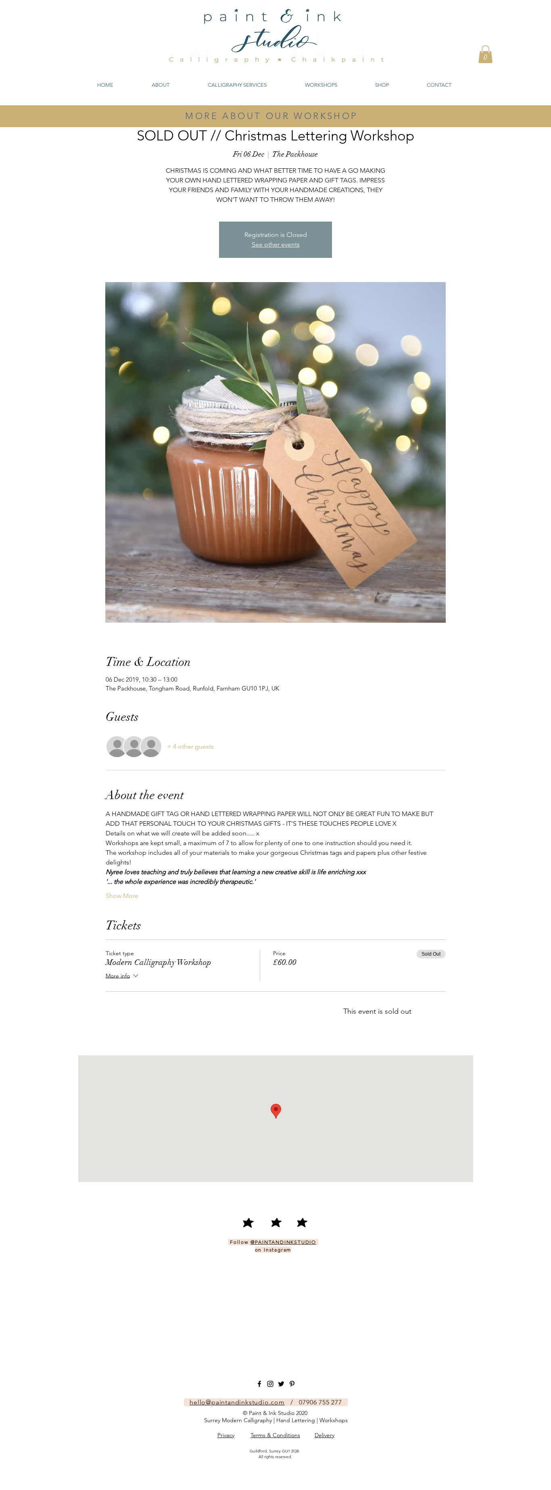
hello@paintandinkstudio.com (237, 1402)
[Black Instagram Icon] (270, 1384)
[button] (485, 54)
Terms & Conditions (275, 1435)
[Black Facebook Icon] (259, 1384)
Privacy (225, 1435)
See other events (276, 244)
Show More (122, 896)
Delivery (324, 1435)
